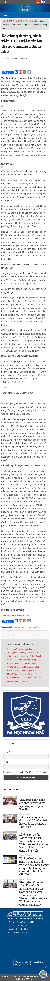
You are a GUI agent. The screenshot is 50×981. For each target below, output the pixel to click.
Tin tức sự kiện (32, 21)
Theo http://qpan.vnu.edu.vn (15, 615)
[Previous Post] (13, 635)
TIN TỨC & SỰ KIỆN (15, 21)
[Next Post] (37, 635)
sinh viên (38, 627)
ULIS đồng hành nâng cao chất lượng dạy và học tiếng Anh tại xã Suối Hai (32, 804)
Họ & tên (7, 752)
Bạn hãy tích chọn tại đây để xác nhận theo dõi (26, 772)
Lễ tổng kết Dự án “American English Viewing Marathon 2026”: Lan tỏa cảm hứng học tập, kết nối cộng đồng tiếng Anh (33, 842)
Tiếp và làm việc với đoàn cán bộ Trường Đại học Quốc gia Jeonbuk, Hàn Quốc (33, 822)
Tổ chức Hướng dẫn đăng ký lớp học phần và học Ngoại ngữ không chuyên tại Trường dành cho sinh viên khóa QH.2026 (33, 866)
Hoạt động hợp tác (27, 797)
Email (5, 762)
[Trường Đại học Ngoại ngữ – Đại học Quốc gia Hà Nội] (25, 8)
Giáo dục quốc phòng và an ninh (22, 627)
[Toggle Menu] (5, 15)
